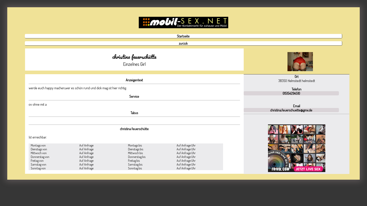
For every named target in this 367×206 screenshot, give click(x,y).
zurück (183, 43)
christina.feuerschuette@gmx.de (291, 110)
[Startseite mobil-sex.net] (183, 22)
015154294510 (291, 93)
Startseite (183, 36)
